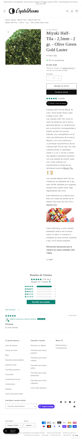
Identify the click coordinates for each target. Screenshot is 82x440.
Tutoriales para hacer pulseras (39, 351)
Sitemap (8, 389)
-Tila (51, 205)
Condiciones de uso (12, 379)
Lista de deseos (11, 345)
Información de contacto (32, 435)
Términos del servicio (70, 435)
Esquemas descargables (14, 360)
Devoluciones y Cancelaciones (61, 346)
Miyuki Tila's (22, 20)
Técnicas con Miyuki (38, 345)
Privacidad (9, 374)
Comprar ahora (61, 92)
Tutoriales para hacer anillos (39, 366)
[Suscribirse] (34, 406)
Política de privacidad (54, 433)
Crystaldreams (26, 433)
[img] (10, 316)
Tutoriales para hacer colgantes (39, 381)
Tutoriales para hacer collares (39, 359)
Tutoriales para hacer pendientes (39, 374)
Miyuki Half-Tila (34, 20)
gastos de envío (68, 68)
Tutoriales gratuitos (12, 370)
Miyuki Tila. (68, 168)
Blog (7, 355)
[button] (4, 11)
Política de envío (56, 435)
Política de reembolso (70, 433)
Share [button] (50, 259)
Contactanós (10, 384)
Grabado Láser (11, 365)
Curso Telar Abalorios (39, 388)
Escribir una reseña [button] (41, 302)
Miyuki (13, 20)
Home (7, 20)
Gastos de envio (11, 350)
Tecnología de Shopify (38, 433)
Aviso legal (45, 435)
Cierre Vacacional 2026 (14, 394)
